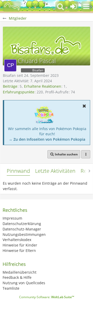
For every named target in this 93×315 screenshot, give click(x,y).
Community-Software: (46, 297)
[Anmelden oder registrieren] (73, 6)
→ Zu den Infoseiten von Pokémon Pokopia (47, 139)
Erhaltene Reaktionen (42, 86)
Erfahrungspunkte (18, 91)
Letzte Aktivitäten (55, 170)
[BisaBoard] (12, 6)
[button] (86, 6)
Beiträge (10, 86)
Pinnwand (18, 170)
